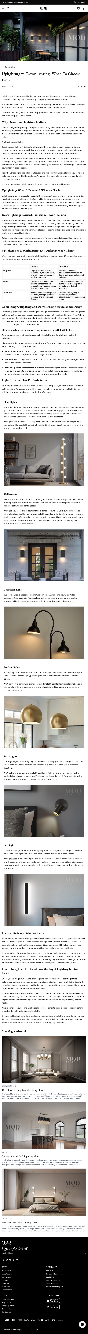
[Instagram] (3, 1259)
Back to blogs (10, 67)
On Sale (5, 1280)
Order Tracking (8, 1299)
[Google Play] (66, 1307)
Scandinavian (63, 1019)
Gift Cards (6, 1287)
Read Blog (50, 1277)
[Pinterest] (7, 1259)
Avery (13, 684)
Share (83, 86)
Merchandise (7, 1290)
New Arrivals (6, 1277)
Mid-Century (75, 1019)
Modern (5, 1022)
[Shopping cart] (84, 8)
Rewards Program (53, 1280)
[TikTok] (13, 1259)
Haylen (14, 858)
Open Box (6, 1283)
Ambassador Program (54, 1287)
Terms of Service (36, 1330)
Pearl (13, 422)
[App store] (66, 1300)
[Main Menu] (3, 8)
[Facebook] (10, 1259)
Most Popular (7, 1274)
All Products (6, 1271)
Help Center (6, 1302)
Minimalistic (50, 1019)
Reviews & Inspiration (54, 1274)
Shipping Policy (8, 1306)
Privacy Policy (25, 1330)
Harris (13, 773)
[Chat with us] (82, 1324)
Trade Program (52, 1283)
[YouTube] (16, 1259)
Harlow (63, 511)
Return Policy (7, 1309)
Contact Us (6, 1312)
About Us (49, 1271)
